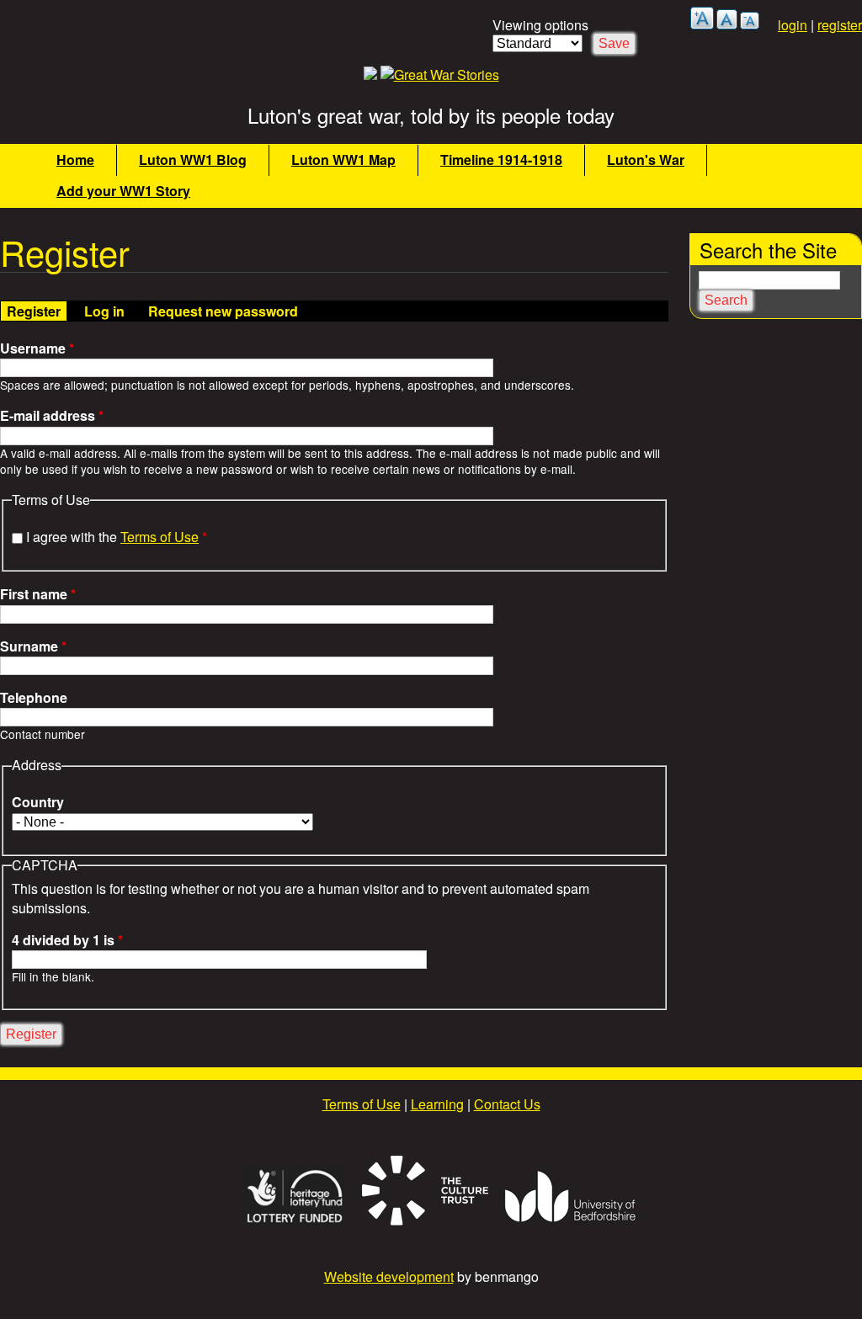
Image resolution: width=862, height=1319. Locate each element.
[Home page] (439, 74)
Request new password (223, 311)
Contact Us (507, 1104)
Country (38, 802)
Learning (437, 1104)
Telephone (33, 698)
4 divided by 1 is (67, 940)
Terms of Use (159, 536)
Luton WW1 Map (343, 159)
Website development (389, 1276)
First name (38, 594)
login (792, 25)
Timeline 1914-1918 (501, 159)
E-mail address (52, 416)
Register (37, 311)
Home (75, 159)
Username (37, 348)
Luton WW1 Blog (193, 159)
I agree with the (116, 536)
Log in (104, 311)
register (839, 25)
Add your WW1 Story (123, 190)
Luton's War (645, 159)
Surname (33, 646)
